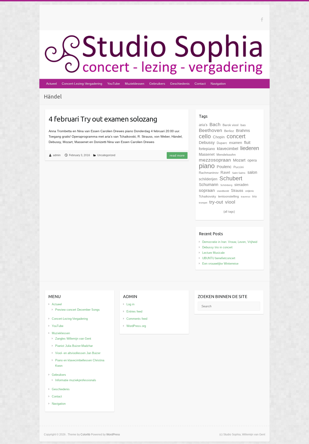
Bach (215, 124)
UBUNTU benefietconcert (218, 258)
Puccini (238, 167)
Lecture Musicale (213, 252)
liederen (249, 148)
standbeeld (223, 191)
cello (205, 136)
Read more (177, 155)
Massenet (206, 154)
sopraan (207, 190)
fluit (247, 142)
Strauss (237, 190)
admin (57, 155)
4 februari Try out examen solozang (103, 119)
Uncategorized (106, 155)
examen (235, 143)
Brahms (243, 130)
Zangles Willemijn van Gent (73, 338)
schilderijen (208, 179)
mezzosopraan (215, 159)
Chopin (219, 137)
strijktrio (249, 191)
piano (207, 165)
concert (236, 136)
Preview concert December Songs (77, 309)
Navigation (218, 83)
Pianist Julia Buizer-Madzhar (74, 346)
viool (230, 201)
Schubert (230, 178)
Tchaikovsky (207, 196)
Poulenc (224, 166)
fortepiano (207, 149)
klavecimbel (227, 148)
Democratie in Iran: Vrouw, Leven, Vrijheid (229, 242)
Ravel (225, 172)
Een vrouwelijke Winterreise (220, 263)
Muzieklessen (134, 83)
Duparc (222, 143)
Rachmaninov (209, 172)
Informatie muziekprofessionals (75, 380)
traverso (245, 196)
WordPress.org (136, 326)
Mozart (239, 160)
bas (243, 125)
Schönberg (226, 185)
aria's (203, 125)
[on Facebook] (262, 19)
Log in (130, 304)
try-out (216, 201)
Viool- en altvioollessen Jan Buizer (77, 353)
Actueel (51, 83)
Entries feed (134, 311)
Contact (200, 83)
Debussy (207, 142)
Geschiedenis (180, 83)
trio (254, 196)
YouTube (113, 83)
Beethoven (210, 130)
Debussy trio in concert (217, 247)
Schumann (208, 184)
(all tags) (229, 211)
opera (252, 160)
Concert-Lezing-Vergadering (82, 83)
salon (252, 172)
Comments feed (136, 318)
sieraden (241, 185)
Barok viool (230, 125)
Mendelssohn (226, 154)
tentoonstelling (228, 196)
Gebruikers (157, 83)
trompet (203, 202)
